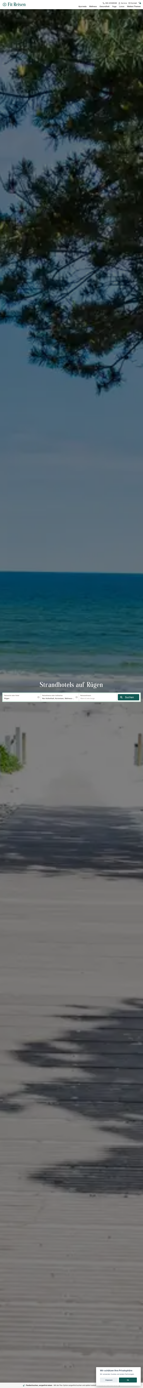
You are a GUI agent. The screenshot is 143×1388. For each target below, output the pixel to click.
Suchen (129, 697)
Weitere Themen (134, 6)
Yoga (114, 6)
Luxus (121, 6)
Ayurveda (82, 6)
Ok (128, 1380)
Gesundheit (104, 6)
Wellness (93, 6)
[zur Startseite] (14, 4)
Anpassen (109, 1380)
